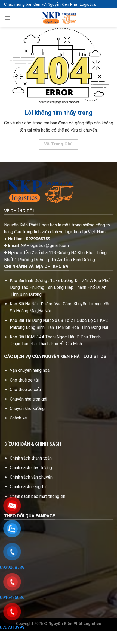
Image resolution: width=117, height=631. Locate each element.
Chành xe (18, 418)
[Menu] (7, 17)
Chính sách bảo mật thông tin (37, 496)
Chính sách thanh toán (31, 458)
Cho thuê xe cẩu (25, 389)
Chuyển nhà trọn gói (28, 399)
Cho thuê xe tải (24, 380)
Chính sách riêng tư (28, 486)
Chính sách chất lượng (31, 467)
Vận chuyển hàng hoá (30, 370)
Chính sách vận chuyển (31, 477)
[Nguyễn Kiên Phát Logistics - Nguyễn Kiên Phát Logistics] (58, 17)
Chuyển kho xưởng (27, 408)
